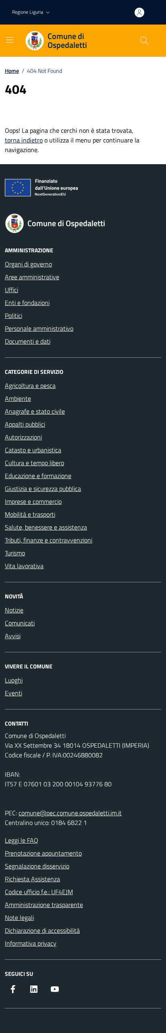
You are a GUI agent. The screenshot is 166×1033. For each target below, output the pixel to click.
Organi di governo (28, 264)
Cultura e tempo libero (34, 463)
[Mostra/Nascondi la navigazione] (10, 40)
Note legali (19, 917)
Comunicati (20, 623)
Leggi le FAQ (21, 840)
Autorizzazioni (23, 437)
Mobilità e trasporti (30, 514)
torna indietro (24, 140)
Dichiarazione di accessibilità (42, 930)
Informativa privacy (30, 943)
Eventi (13, 693)
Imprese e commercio (33, 501)
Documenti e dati (27, 341)
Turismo (15, 553)
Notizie (14, 610)
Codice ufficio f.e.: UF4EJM (39, 892)
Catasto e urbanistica (33, 450)
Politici (13, 315)
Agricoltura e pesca (30, 385)
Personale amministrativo (39, 328)
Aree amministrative (32, 277)
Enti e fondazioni (27, 302)
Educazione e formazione (38, 475)
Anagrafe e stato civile (35, 411)
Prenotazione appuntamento (43, 853)
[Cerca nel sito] (144, 40)
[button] (32, 12)
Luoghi (14, 680)
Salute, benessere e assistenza (46, 527)
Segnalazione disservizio (37, 866)
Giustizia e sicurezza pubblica (43, 488)
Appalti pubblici (25, 424)
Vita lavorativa (24, 566)
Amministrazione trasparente (44, 904)
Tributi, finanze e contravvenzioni (48, 540)
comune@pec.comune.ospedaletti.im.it (70, 813)
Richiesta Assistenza (32, 879)
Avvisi (13, 636)
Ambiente (18, 398)
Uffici (11, 290)
